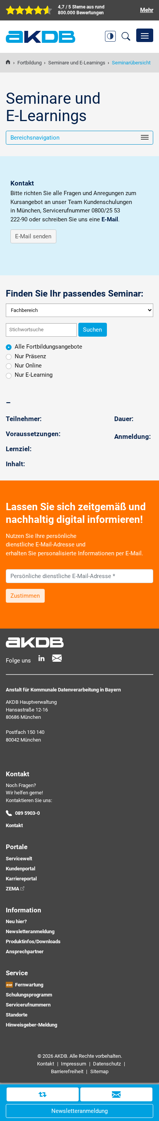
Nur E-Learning (33, 374)
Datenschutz (107, 1064)
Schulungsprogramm (29, 995)
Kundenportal (20, 869)
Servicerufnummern (28, 1005)
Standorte (16, 1015)
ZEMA (12, 889)
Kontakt (14, 825)
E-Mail (109, 219)
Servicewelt (19, 858)
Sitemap (99, 1071)
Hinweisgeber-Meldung (31, 1025)
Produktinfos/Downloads (33, 941)
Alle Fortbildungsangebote (48, 346)
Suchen (92, 329)
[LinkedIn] (41, 658)
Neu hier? (16, 921)
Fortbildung (29, 63)
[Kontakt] (116, 1094)
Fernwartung (29, 985)
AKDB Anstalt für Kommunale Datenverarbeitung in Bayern (40, 37)
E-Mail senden (33, 236)
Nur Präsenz (30, 356)
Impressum (73, 1064)
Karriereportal (21, 879)
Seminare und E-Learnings (76, 63)
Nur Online (28, 365)
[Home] (8, 63)
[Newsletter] (57, 658)
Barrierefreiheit (67, 1071)
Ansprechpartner (25, 951)
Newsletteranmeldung (30, 931)
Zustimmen (25, 595)
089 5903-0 (27, 813)
